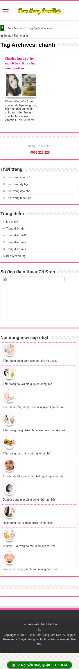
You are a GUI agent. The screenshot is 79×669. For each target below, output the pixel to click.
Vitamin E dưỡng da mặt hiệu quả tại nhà (29, 546)
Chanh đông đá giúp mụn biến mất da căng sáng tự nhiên (20, 63)
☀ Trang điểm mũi (14, 249)
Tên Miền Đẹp (49, 624)
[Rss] (39, 629)
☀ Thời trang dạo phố (16, 191)
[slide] (5, 11)
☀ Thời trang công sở (17, 177)
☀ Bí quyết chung (14, 256)
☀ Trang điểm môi (14, 242)
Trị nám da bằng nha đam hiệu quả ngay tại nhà (33, 476)
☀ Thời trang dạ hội (15, 184)
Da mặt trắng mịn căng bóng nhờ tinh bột (29, 499)
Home (7, 35)
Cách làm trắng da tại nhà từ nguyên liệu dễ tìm (33, 407)
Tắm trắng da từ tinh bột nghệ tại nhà (26, 453)
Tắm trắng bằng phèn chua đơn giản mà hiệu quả (34, 430)
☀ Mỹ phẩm (10, 221)
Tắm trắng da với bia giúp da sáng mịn (29, 28)
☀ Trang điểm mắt (14, 235)
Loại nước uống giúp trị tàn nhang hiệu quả (30, 569)
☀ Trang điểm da (13, 228)
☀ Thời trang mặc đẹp (17, 198)
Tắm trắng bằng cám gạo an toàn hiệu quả (30, 360)
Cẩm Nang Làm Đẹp (48, 635)
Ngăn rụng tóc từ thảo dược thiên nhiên (28, 522)
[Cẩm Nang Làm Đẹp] (39, 10)
